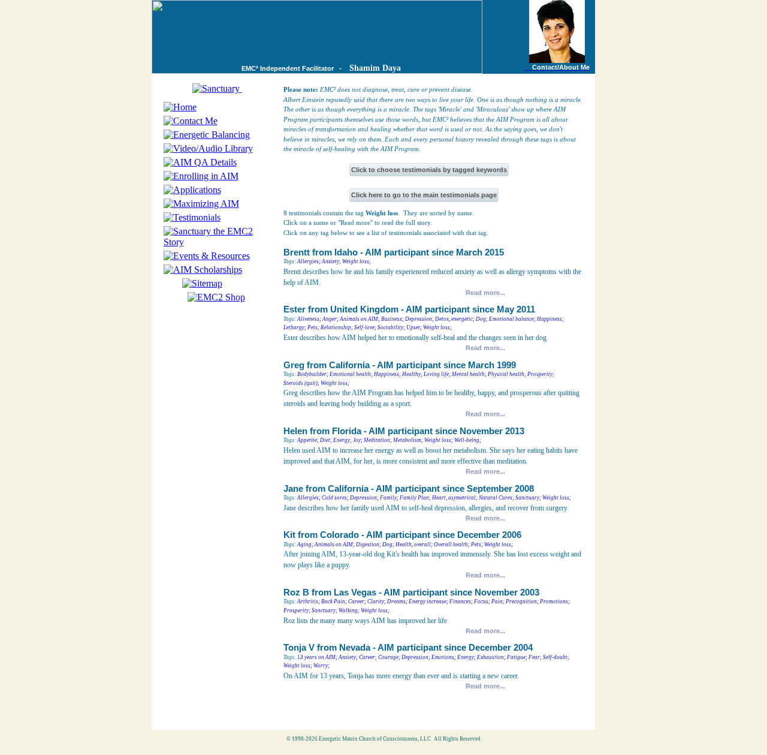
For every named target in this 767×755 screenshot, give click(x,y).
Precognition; (522, 601)
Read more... (485, 292)
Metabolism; (408, 440)
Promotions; (555, 601)
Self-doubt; (556, 657)
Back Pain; (334, 601)
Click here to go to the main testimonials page (424, 194)
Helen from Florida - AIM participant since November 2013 (403, 431)
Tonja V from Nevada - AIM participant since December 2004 (408, 647)
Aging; (305, 545)
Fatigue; (517, 657)
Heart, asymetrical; (455, 498)
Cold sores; (335, 498)
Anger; (330, 319)
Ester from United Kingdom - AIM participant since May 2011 (409, 309)
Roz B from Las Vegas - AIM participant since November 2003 (411, 592)
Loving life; (437, 374)
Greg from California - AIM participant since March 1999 (399, 365)
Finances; (461, 601)
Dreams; (397, 601)
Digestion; (368, 545)
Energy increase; (428, 601)
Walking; (349, 610)
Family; (389, 498)
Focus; (482, 601)
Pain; (498, 601)
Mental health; (469, 374)
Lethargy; (294, 327)
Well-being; (467, 440)
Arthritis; (308, 601)
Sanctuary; (528, 498)
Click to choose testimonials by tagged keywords (429, 169)
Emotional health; (351, 374)
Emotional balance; (512, 319)
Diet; (326, 440)
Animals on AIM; (360, 319)
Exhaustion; (491, 657)
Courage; (389, 657)
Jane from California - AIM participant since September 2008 (408, 489)
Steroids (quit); (301, 383)
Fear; (535, 657)
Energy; (342, 440)
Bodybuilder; (312, 374)
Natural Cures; (496, 498)
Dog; (482, 319)
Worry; (321, 666)
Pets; (313, 327)
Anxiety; (331, 261)
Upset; (414, 327)
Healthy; (412, 374)
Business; (392, 319)
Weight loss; (356, 261)
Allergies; (309, 261)
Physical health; (507, 374)
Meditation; (378, 440)
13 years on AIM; (317, 657)
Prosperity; (540, 374)
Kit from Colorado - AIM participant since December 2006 (402, 535)
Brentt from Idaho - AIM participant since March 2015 (393, 252)
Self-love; (365, 327)
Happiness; (550, 319)
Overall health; (452, 545)
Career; (357, 601)
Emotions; (443, 657)
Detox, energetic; (455, 319)
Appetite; (308, 440)
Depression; (419, 319)
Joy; (358, 440)
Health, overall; (414, 545)
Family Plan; (415, 498)
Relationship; (337, 327)
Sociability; (391, 327)
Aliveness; (309, 319)
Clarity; (376, 601)
